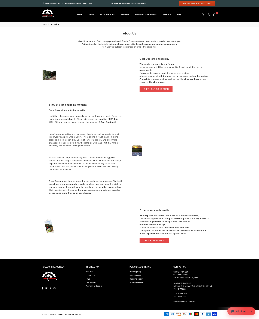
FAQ (179, 14)
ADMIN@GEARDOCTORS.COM (78, 3)
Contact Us (90, 275)
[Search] (203, 14)
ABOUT (166, 14)
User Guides (91, 282)
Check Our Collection (156, 89)
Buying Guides (107, 14)
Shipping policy (136, 279)
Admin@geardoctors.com (184, 301)
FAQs (88, 279)
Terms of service (136, 282)
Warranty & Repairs (146, 14)
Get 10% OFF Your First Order (197, 3)
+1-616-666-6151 (52, 3)
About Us (90, 272)
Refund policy (135, 275)
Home (79, 14)
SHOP (91, 14)
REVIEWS (125, 14)
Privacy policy (135, 272)
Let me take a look (154, 241)
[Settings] (208, 14)
